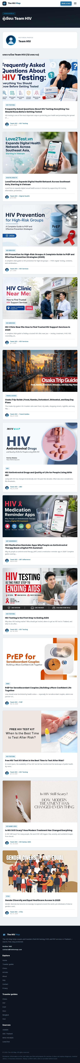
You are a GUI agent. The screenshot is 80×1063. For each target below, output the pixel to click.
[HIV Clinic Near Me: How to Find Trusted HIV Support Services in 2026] (40, 298)
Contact (5, 984)
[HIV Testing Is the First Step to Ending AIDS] (40, 589)
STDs (21, 912)
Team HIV (13, 123)
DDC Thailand (7, 1034)
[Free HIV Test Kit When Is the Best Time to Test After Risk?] (40, 732)
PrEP (20, 702)
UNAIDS (5, 1030)
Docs (4, 1011)
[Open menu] (75, 3)
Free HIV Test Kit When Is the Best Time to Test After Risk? (34, 760)
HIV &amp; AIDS (25, 842)
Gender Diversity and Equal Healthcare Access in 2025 (32, 900)
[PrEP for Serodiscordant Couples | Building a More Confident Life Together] (40, 659)
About (4, 976)
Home (4, 960)
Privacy (5, 988)
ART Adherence (24, 560)
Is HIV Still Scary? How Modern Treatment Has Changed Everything (38, 830)
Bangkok (5, 1015)
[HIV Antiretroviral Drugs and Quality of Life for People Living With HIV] (40, 444)
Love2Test (6, 1042)
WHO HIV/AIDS (7, 1038)
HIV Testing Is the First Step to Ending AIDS (27, 618)
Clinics (4, 968)
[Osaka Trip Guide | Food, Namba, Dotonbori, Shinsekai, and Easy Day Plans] (40, 371)
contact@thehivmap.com (12, 949)
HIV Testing (23, 123)
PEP (3, 1003)
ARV (20, 487)
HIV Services (23, 269)
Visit (4, 1019)
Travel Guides (24, 414)
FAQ (3, 980)
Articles (5, 972)
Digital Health (24, 196)
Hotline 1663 (7, 946)
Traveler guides (8, 964)
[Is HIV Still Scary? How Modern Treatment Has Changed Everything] (40, 802)
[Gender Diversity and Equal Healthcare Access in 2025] (40, 871)
